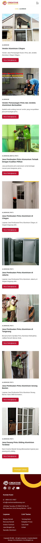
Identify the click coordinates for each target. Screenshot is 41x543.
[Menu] (37, 3)
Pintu (16, 156)
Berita (12, 156)
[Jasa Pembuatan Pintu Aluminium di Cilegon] (20, 195)
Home (16, 9)
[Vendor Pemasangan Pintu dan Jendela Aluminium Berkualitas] (20, 81)
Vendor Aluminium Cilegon (13, 48)
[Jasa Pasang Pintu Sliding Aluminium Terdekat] (20, 421)
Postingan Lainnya (20, 469)
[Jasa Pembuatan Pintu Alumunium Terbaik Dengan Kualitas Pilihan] (20, 138)
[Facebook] (5, 488)
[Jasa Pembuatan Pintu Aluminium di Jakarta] (20, 251)
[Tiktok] (14, 488)
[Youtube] (18, 488)
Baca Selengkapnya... (10, 59)
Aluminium (5, 45)
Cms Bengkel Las (28, 540)
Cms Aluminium (17, 540)
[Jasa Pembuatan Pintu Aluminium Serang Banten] (20, 364)
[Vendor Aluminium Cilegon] (20, 27)
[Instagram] (9, 488)
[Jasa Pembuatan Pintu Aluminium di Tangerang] (20, 308)
